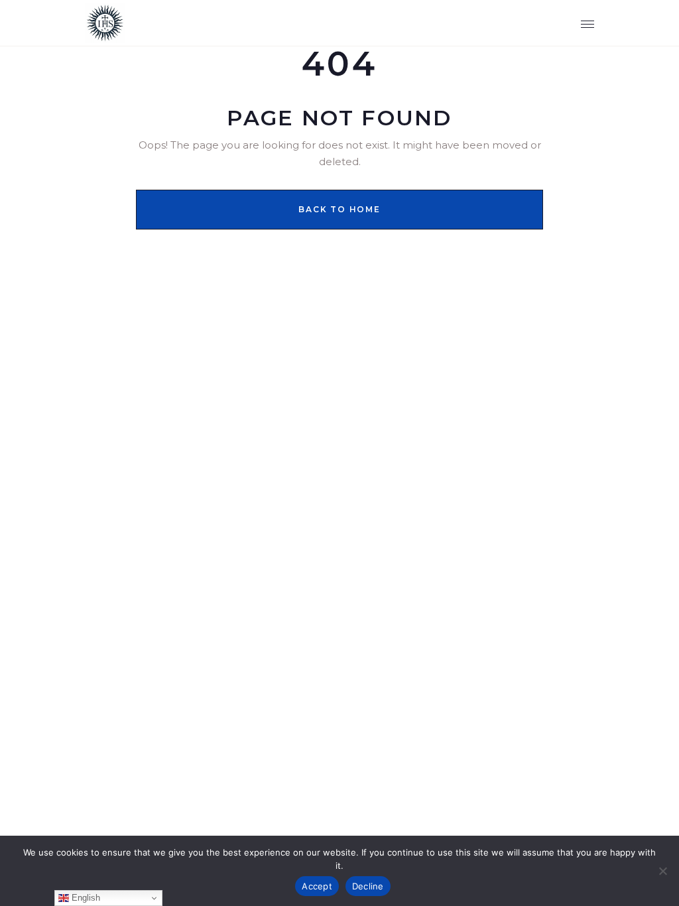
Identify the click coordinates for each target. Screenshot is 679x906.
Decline (368, 886)
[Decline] (662, 870)
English (84, 898)
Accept (317, 886)
